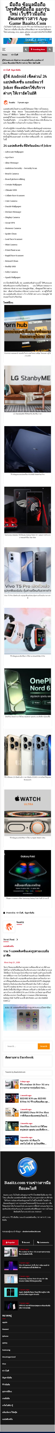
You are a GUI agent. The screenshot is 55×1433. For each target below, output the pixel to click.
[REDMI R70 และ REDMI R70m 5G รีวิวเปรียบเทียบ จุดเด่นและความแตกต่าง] (12, 1098)
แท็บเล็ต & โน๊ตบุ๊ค (9, 1412)
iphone (5, 1336)
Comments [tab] (44, 1242)
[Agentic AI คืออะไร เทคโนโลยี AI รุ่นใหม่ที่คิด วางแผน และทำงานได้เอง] (12, 1140)
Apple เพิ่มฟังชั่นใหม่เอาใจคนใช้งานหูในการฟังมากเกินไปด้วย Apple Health (34, 1293)
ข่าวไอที (6, 70)
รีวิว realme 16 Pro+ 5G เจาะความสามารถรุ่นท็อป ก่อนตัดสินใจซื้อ (34, 1086)
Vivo (4, 1364)
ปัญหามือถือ (16, 70)
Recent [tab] (27, 1242)
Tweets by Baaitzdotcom (15, 1072)
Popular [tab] (11, 1242)
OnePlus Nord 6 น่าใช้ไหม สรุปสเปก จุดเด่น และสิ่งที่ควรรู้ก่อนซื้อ (34, 1128)
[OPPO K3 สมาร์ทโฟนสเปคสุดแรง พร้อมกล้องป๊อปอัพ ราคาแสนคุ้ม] (11, 1305)
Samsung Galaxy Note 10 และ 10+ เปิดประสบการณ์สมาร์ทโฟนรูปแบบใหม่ (33, 1280)
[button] (26, 49)
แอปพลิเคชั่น (8, 946)
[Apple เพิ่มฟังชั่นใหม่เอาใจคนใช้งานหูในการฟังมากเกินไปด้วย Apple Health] (11, 1292)
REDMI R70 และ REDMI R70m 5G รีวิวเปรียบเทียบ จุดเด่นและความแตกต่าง (34, 1100)
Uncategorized (8, 1357)
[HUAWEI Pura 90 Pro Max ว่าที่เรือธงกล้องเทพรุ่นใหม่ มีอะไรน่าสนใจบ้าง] (12, 1112)
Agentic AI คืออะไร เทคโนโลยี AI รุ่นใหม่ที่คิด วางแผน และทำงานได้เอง (32, 1142)
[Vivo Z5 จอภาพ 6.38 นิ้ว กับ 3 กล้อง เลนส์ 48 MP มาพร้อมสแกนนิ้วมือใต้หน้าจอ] (11, 1265)
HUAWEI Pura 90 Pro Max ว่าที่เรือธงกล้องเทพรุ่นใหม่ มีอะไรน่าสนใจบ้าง (34, 1114)
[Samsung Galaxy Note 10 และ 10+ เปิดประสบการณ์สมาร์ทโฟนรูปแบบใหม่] (11, 1279)
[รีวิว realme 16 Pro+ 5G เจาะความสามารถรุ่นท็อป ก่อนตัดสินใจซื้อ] (12, 1084)
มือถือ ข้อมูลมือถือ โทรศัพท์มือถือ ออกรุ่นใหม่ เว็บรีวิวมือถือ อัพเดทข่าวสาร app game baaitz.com (27, 14)
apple (4, 1322)
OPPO (4, 1343)
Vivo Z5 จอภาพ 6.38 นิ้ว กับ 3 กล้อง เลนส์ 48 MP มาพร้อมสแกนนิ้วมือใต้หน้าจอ (34, 1266)
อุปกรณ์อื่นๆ (7, 1391)
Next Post (9, 939)
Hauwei (5, 1329)
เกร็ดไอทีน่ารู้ (7, 1405)
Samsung (6, 1350)
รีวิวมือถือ (6, 1384)
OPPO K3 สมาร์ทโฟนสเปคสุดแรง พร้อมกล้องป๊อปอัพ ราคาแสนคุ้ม (34, 1307)
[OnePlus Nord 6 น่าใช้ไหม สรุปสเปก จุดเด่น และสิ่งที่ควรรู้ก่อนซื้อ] (12, 1126)
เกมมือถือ (6, 1398)
